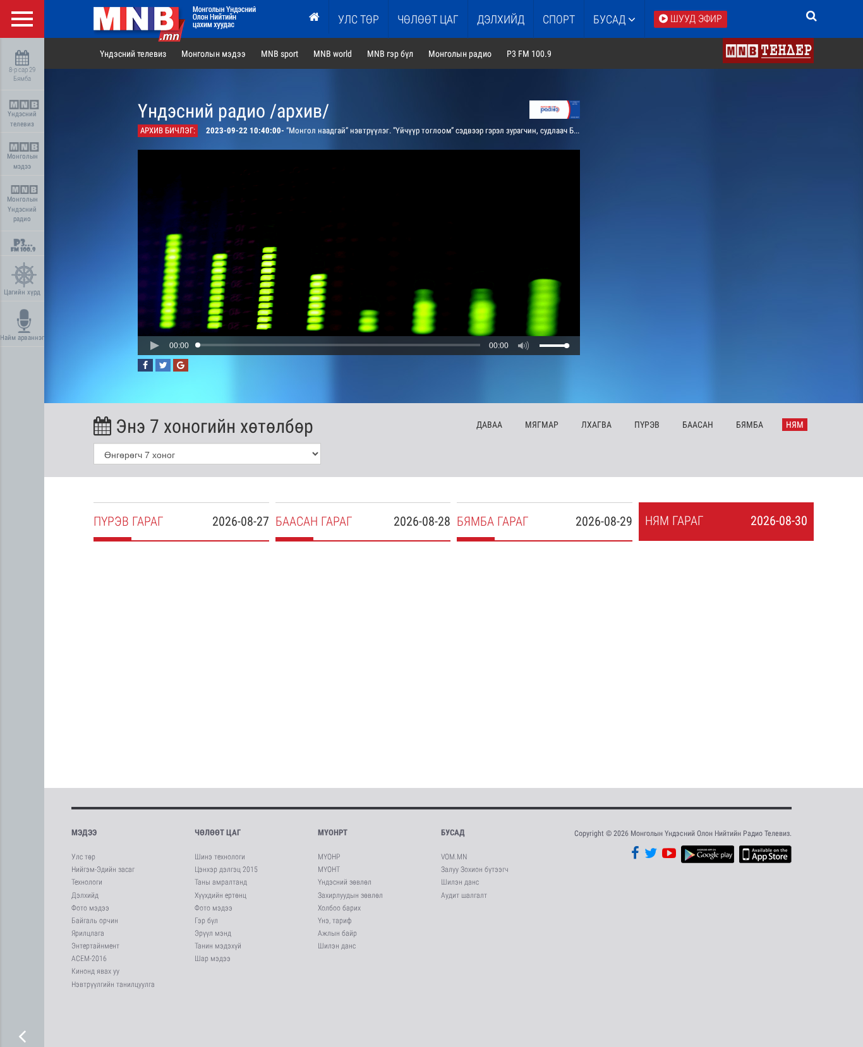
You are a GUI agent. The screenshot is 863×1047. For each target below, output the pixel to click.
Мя (541, 425)
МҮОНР (329, 856)
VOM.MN (454, 856)
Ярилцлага (87, 933)
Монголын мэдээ (22, 161)
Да (489, 425)
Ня (795, 425)
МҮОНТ (329, 869)
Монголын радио (460, 54)
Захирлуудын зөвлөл (350, 895)
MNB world (332, 54)
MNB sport (279, 54)
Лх (596, 425)
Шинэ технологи (220, 856)
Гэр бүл (206, 920)
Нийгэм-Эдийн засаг (103, 869)
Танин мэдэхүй (218, 945)
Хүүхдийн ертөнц (220, 895)
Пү (647, 425)
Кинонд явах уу (95, 971)
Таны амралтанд (221, 882)
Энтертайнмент (95, 945)
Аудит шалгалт (464, 895)
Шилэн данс (337, 945)
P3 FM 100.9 (529, 54)
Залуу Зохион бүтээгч (475, 869)
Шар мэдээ (213, 958)
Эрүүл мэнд (213, 933)
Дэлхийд (500, 19)
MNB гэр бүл (390, 54)
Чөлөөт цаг (218, 832)
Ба (697, 425)
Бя (749, 425)
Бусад (610, 19)
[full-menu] (22, 19)
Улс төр (358, 19)
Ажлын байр (337, 933)
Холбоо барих (339, 908)
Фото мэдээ (90, 908)
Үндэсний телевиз (22, 119)
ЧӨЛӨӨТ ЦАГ (428, 19)
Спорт (559, 19)
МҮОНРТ (332, 832)
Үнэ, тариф (335, 920)
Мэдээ (84, 832)
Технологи (86, 882)
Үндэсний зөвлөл (344, 882)
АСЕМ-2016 (89, 958)
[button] (154, 346)
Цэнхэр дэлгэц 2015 (226, 869)
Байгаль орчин (94, 920)
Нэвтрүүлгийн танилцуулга (113, 984)
